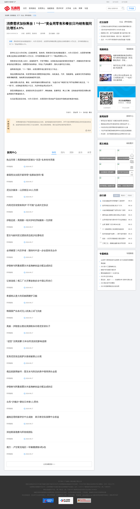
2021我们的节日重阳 (108, 283)
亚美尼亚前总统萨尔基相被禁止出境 (24, 356)
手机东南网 (125, 108)
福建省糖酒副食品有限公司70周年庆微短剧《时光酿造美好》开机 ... (122, 57)
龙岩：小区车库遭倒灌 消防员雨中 (114, 238)
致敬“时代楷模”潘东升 (108, 270)
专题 (86, 8)
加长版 (85, 112)
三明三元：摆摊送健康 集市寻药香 (114, 243)
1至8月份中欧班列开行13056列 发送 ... (114, 30)
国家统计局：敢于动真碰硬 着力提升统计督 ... (116, 33)
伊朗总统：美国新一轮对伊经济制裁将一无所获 (29, 220)
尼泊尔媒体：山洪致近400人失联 (22, 190)
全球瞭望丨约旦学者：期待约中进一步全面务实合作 (32, 250)
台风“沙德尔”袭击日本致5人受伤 (22, 402)
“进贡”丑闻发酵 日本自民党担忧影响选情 (26, 341)
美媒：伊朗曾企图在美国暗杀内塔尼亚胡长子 (28, 326)
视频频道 (129, 49)
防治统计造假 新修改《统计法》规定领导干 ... (116, 36)
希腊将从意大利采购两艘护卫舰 (22, 296)
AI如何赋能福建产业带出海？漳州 (113, 210)
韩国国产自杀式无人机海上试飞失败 (24, 311)
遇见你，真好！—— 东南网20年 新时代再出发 (116, 280)
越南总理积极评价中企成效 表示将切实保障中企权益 (33, 417)
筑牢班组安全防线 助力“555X (112, 205)
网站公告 (79, 481)
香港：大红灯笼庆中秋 (125, 186)
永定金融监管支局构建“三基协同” (113, 201)
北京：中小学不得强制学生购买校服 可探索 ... (116, 39)
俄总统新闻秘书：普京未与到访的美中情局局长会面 (32, 371)
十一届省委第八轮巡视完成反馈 (113, 229)
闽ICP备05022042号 (52, 484)
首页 (25, 8)
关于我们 (60, 481)
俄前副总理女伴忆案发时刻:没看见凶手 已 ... (116, 124)
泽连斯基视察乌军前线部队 (20, 432)
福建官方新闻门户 (10, 2)
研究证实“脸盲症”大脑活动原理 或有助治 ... (115, 121)
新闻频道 (32, 8)
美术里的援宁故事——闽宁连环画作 (114, 234)
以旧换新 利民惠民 (107, 172)
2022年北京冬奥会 (107, 276)
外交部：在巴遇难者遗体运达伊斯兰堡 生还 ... (116, 134)
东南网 (7, 15)
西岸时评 (59, 8)
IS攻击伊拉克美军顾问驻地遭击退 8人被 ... (115, 127)
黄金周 (75, 112)
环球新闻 (10, 166)
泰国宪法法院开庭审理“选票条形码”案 (25, 175)
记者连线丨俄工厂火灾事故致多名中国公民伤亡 (29, 281)
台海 (75, 8)
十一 (80, 112)
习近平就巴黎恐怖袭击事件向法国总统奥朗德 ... (117, 130)
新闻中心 (129, 116)
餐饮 (90, 112)
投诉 (89, 130)
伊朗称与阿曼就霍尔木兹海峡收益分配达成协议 (29, 265)
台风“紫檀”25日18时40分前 (111, 224)
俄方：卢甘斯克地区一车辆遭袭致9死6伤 (26, 447)
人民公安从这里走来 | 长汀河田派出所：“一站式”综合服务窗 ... (122, 77)
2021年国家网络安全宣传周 (110, 286)
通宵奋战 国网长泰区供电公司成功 (114, 215)
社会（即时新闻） (26, 15)
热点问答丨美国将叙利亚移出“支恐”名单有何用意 (31, 160)
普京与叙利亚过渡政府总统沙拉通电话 (25, 235)
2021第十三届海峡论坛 (108, 266)
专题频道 (129, 253)
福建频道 (50, 8)
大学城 (68, 8)
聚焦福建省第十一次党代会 (110, 273)
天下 (18, 15)
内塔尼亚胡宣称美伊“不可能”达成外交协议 (27, 205)
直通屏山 (41, 8)
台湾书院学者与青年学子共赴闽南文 (114, 220)
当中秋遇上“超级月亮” (107, 186)
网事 (80, 8)
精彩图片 (129, 143)
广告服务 (67, 481)
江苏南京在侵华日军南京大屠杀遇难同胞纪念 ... (117, 26)
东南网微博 (106, 108)
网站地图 (73, 481)
